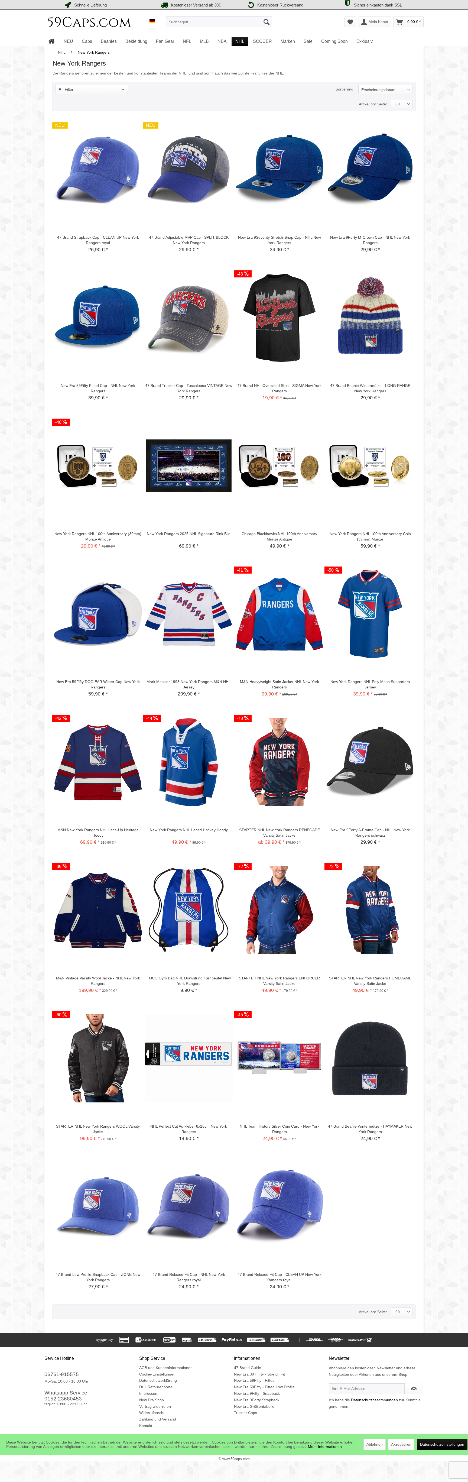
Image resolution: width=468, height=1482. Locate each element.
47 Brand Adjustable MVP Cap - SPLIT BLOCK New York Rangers (189, 240)
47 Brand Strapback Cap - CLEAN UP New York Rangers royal (98, 240)
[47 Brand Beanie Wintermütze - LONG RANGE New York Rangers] (370, 318)
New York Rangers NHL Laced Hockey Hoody (189, 830)
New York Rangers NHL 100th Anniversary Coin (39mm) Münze (370, 536)
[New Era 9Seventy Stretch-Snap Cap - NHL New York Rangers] (279, 169)
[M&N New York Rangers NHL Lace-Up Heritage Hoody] (98, 762)
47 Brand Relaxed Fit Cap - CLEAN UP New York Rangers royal (279, 1277)
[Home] (51, 41)
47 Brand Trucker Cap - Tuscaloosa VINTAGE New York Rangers (188, 388)
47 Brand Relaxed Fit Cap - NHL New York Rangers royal (188, 1277)
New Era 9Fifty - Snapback (257, 1393)
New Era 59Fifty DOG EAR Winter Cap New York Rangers (98, 684)
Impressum (148, 1393)
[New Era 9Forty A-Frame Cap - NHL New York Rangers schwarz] (370, 762)
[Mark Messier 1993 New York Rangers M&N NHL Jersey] (189, 614)
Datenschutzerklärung (158, 1380)
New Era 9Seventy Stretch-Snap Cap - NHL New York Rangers (279, 240)
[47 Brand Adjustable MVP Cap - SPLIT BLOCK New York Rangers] (189, 169)
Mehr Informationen (325, 1446)
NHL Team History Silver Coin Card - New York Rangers (279, 1129)
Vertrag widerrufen (155, 1406)
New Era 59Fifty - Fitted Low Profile (264, 1387)
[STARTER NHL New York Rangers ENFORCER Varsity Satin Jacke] (279, 910)
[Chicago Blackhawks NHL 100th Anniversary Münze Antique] (279, 466)
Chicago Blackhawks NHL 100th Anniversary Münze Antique (279, 536)
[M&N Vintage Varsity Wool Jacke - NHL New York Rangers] (98, 910)
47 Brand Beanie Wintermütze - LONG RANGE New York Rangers (370, 388)
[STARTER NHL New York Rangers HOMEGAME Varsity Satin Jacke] (370, 910)
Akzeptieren (401, 1444)
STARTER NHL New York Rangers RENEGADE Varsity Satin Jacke (279, 832)
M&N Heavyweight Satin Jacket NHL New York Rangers (279, 684)
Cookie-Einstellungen (157, 1374)
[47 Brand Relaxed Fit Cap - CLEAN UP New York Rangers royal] (279, 1207)
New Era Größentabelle (254, 1406)
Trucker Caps (245, 1412)
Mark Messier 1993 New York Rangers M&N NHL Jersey (189, 684)
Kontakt (145, 1425)
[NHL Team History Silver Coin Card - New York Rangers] (279, 1058)
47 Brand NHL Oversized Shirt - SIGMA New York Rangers (279, 388)
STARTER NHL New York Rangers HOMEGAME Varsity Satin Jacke (370, 981)
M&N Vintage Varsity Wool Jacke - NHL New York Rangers (98, 981)
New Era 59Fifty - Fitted (254, 1380)
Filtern (70, 89)
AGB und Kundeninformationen (166, 1367)
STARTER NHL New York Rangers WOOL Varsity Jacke (98, 1129)
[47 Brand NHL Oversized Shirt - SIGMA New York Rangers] (279, 318)
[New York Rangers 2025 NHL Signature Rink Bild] (189, 466)
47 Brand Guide (247, 1367)
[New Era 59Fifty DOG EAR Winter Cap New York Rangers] (98, 614)
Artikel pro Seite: (373, 104)
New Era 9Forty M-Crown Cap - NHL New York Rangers (370, 240)
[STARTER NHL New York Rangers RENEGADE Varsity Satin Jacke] (279, 762)
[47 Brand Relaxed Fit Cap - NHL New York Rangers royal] (189, 1207)
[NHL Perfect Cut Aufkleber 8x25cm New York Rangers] (189, 1058)
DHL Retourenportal (156, 1387)
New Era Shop (151, 1400)
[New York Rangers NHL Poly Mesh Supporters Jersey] (370, 614)
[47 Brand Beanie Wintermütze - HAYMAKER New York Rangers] (370, 1058)
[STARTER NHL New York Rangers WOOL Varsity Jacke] (98, 1058)
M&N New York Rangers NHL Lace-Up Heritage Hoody (98, 832)
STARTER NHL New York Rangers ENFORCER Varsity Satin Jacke (279, 981)
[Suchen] (266, 22)
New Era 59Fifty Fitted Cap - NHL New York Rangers (98, 388)
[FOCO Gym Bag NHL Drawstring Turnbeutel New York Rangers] (189, 910)
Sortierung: (345, 89)
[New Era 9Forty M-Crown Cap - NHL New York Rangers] (370, 169)
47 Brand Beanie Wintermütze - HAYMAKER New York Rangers (370, 1129)
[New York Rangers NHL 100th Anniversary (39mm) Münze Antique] (98, 466)
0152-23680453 (63, 1399)
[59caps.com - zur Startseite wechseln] (89, 23)
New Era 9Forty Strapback (256, 1400)
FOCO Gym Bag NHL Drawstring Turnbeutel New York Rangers (189, 981)
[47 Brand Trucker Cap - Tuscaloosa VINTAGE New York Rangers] (189, 318)
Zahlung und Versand (157, 1419)
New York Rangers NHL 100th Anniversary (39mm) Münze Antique (97, 536)
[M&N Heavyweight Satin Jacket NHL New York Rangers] (279, 614)
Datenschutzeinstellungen (442, 1444)
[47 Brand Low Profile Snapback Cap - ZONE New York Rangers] (98, 1207)
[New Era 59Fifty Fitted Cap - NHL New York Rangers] (98, 318)
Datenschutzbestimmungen (374, 1400)
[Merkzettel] (350, 22)
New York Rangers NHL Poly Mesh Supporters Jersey (370, 684)
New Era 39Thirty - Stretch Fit (259, 1374)
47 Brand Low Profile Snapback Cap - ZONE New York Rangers (98, 1277)
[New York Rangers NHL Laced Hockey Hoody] (189, 762)
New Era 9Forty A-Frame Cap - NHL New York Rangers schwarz (370, 832)
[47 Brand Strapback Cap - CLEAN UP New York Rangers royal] (98, 169)
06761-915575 (61, 1374)
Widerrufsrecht (151, 1412)
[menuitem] (219, 22)
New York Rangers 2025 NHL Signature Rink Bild (188, 534)
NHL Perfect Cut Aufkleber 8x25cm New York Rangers (188, 1129)
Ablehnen (374, 1444)
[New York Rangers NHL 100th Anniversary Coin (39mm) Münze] (370, 466)
